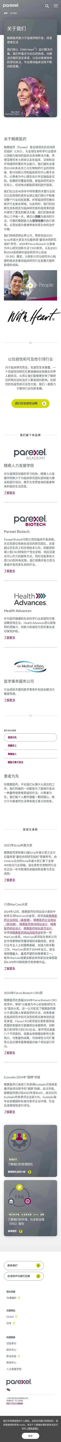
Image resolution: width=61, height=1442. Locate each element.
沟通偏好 (11, 1297)
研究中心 (11, 1349)
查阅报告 (12, 1231)
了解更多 (9, 492)
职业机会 (11, 1356)
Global (10, 1316)
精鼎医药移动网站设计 (33, 924)
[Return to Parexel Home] (11, 6)
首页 (5, 13)
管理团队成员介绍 (16, 1171)
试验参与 (11, 1343)
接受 (30, 1436)
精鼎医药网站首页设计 (38, 928)
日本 (8, 1323)
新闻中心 (11, 1362)
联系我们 (12, 1265)
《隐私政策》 (32, 1428)
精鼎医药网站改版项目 (26, 932)
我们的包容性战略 (26, 403)
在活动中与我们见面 (18, 1275)
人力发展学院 (13, 1368)
